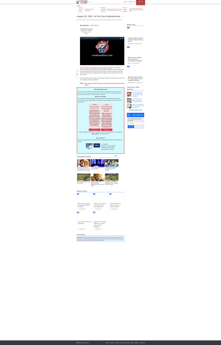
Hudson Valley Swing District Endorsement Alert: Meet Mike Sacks (137, 100)
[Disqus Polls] (100, 257)
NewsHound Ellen (131, 82)
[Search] (135, 2)
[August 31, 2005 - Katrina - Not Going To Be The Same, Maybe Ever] (100, 197)
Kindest (89, 148)
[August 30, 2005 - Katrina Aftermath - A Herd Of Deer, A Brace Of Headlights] (100, 216)
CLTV (89, 1)
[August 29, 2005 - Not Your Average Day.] (84, 216)
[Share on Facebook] (77, 71)
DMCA (136, 342)
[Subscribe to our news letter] (133, 2)
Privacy (132, 342)
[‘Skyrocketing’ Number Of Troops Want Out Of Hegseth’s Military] (135, 70)
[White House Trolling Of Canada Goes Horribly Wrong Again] (135, 51)
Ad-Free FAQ (95, 133)
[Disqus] (100, 287)
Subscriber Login (140, 3)
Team (107, 342)
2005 (85, 83)
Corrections (142, 342)
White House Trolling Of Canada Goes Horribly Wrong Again (135, 59)
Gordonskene (85, 25)
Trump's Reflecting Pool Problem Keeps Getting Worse (135, 39)
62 (127, 27)
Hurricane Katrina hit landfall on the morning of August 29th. (96, 67)
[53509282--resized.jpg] (86, 29)
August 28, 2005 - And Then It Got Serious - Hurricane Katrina (115, 205)
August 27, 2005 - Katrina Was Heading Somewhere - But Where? (84, 205)
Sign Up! (131, 126)
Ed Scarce (130, 63)
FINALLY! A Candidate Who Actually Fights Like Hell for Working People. (138, 106)
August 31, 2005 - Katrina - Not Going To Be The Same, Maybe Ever (100, 205)
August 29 (90, 83)
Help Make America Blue (135, 110)
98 (127, 66)
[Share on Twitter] (77, 74)
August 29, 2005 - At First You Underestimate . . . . (100, 16)
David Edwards (131, 43)
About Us (111, 342)
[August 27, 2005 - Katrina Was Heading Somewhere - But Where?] (84, 197)
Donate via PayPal (97, 145)
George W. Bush (98, 83)
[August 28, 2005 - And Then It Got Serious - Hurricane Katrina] (116, 197)
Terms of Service (83, 240)
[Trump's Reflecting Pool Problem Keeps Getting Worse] (135, 31)
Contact (117, 342)
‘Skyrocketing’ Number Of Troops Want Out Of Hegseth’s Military (135, 78)
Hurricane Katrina (116, 83)
